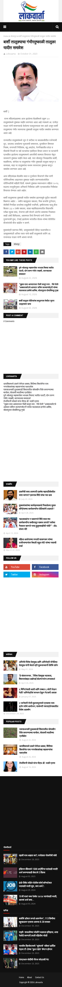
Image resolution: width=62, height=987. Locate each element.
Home (5, 36)
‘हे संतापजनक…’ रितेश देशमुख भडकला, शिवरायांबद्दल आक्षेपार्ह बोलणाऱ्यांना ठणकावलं (37, 677)
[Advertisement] (31, 446)
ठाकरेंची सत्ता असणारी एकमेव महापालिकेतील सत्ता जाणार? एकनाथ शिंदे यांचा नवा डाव (37, 493)
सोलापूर (13, 36)
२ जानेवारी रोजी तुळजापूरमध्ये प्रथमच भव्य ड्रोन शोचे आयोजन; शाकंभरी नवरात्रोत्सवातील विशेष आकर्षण (38, 706)
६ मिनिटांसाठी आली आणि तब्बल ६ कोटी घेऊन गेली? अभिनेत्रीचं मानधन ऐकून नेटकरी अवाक (37, 691)
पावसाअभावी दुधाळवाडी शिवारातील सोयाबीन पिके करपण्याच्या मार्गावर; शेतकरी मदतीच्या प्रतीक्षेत (28, 391)
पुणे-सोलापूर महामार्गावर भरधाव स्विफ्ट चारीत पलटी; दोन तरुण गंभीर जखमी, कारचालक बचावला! (36, 270)
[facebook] (45, 567)
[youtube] (16, 567)
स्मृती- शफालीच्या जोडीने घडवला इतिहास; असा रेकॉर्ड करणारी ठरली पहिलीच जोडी (38, 934)
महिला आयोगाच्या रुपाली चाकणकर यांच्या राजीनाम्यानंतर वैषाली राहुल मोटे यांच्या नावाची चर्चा (37, 542)
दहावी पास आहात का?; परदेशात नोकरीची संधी (38, 855)
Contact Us (39, 977)
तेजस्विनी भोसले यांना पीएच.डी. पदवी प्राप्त (21, 401)
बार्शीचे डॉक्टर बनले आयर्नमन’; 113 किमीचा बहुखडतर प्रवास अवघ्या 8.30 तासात (37, 920)
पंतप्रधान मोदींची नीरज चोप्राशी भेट (34, 959)
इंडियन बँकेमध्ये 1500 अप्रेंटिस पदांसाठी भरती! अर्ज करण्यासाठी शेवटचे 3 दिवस (38, 871)
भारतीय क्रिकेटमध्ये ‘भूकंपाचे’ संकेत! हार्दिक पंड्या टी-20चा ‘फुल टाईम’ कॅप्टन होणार (37, 947)
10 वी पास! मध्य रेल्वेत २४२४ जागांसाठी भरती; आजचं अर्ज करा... (38, 898)
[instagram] (45, 574)
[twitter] (16, 574)
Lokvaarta (11, 53)
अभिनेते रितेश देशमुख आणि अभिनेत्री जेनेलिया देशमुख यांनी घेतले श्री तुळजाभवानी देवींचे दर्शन (38, 664)
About (29, 977)
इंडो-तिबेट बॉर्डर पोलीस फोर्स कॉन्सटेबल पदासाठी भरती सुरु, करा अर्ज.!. (35, 884)
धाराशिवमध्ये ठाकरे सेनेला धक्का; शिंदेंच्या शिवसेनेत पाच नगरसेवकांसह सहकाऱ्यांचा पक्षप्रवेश (25, 385)
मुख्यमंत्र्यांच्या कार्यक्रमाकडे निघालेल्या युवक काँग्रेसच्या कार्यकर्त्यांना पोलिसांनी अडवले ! (37, 507)
